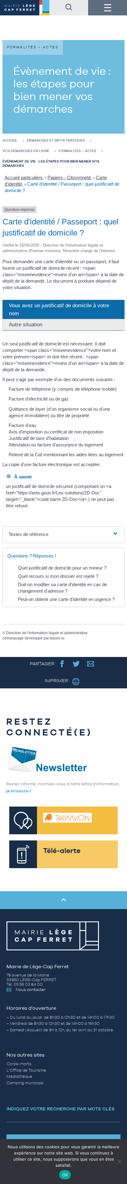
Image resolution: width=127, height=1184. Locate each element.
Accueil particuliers (24, 177)
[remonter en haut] (63, 900)
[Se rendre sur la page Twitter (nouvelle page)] (76, 663)
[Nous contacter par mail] (90, 663)
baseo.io (57, 638)
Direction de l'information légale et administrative (47, 633)
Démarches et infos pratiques (56, 140)
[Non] (119, 1161)
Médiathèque (19, 1076)
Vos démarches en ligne (25, 151)
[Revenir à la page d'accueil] (24, 7)
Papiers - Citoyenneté (69, 177)
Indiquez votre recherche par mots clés (60, 1108)
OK (65, 1174)
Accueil (10, 140)
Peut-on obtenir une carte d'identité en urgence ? (66, 599)
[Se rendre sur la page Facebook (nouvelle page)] (62, 663)
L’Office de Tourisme (26, 1070)
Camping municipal (24, 1083)
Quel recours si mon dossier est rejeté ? (58, 576)
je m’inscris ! (18, 791)
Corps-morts (18, 1063)
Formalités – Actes (77, 151)
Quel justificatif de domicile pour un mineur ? (62, 567)
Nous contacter (31, 989)
